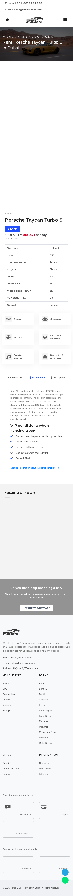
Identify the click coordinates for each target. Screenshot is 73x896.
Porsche (43, 737)
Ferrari (42, 705)
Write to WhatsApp (37, 608)
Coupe (6, 699)
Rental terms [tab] (38, 377)
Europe (6, 774)
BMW (42, 694)
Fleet (11, 37)
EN (4, 37)
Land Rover (45, 716)
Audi (41, 683)
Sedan (6, 683)
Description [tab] (59, 377)
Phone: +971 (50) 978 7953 (17, 657)
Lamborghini (45, 710)
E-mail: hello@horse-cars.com (24, 10)
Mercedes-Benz (47, 732)
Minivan (7, 705)
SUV (5, 688)
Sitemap (43, 774)
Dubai (6, 763)
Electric (21, 37)
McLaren (44, 726)
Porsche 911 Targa (25, 506)
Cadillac (43, 699)
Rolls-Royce (45, 743)
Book (13, 229)
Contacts (44, 763)
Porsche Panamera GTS (28, 542)
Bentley (43, 688)
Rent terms (45, 768)
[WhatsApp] (65, 880)
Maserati (43, 721)
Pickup (6, 710)
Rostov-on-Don (11, 768)
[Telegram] (65, 872)
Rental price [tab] (18, 377)
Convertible (9, 694)
